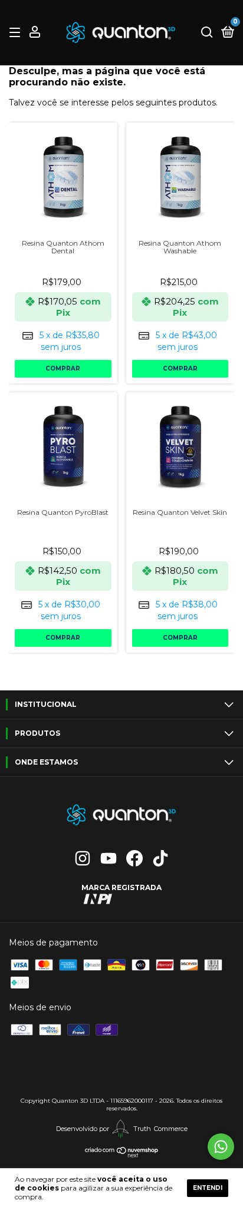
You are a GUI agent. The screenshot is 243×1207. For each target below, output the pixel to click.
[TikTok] (160, 858)
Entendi (207, 1188)
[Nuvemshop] (122, 1156)
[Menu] (17, 32)
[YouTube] (108, 858)
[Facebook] (134, 858)
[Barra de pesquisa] (207, 32)
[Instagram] (82, 858)
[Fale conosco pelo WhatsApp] (221, 1146)
